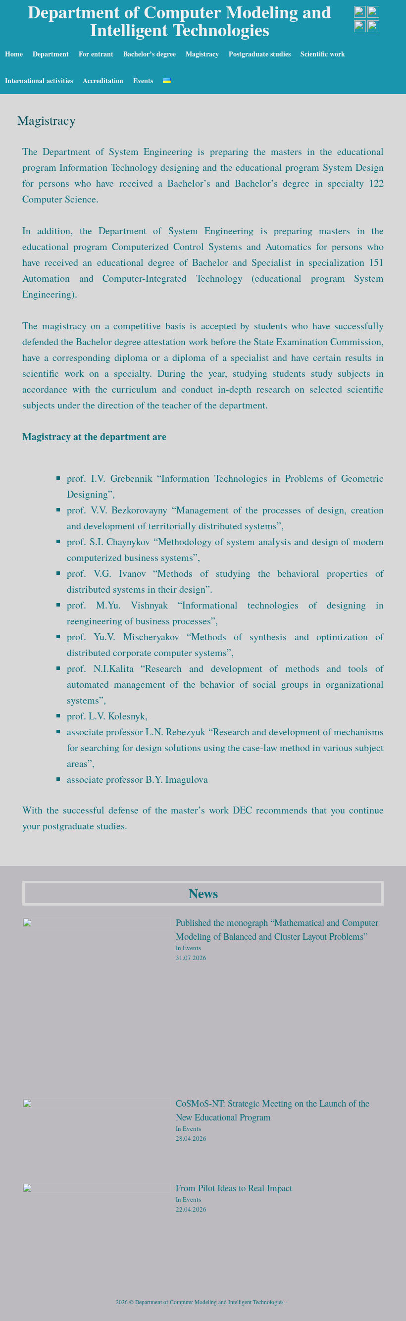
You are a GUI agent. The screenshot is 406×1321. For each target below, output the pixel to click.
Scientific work (323, 54)
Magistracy (202, 54)
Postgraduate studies (260, 54)
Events (143, 80)
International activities (39, 80)
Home (14, 54)
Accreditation (103, 80)
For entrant (96, 54)
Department (51, 54)
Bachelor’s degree (149, 54)
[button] (391, 67)
